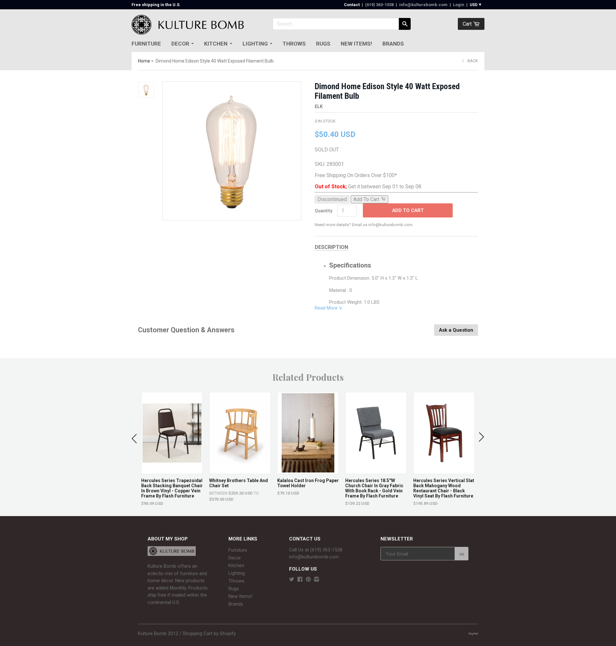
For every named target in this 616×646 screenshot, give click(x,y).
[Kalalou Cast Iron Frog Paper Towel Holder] (308, 471)
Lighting (255, 43)
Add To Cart (408, 210)
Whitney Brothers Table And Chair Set (238, 483)
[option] (172, 449)
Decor (180, 43)
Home (144, 61)
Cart (468, 24)
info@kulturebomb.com (423, 4)
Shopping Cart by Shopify (209, 633)
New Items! (356, 43)
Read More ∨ (328, 308)
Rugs (323, 43)
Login (458, 4)
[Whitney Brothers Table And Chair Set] (240, 471)
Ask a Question (456, 330)
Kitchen (215, 43)
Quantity (323, 210)
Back (472, 60)
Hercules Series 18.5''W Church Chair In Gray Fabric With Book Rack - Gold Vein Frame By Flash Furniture (374, 488)
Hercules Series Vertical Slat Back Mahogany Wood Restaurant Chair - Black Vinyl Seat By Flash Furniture (443, 488)
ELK (319, 106)
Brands (393, 43)
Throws (294, 43)
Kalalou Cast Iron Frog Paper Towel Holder (308, 483)
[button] (134, 437)
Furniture (146, 43)
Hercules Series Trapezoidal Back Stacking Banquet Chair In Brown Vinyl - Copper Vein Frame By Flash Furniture (172, 488)
